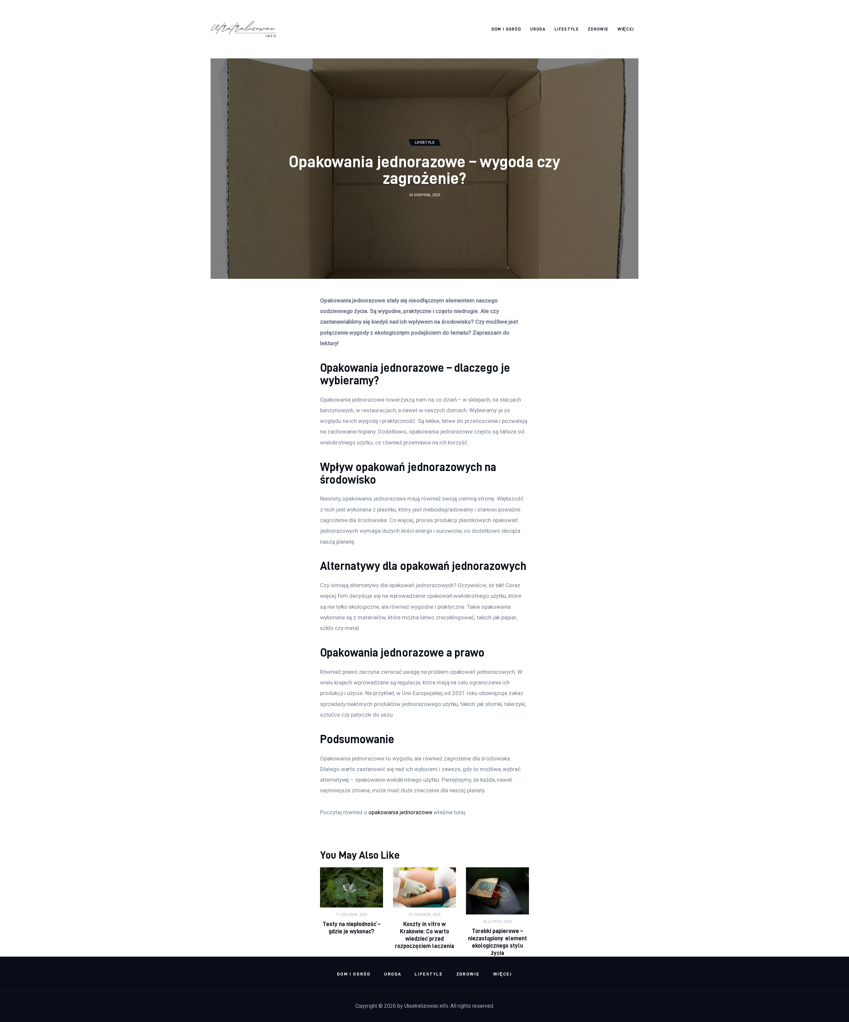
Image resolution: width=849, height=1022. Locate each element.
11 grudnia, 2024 (351, 914)
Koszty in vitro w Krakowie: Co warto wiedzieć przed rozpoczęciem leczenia (424, 935)
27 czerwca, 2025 (424, 914)
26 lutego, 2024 (497, 921)
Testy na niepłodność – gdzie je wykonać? (351, 927)
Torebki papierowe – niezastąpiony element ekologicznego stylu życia (497, 942)
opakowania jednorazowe (400, 812)
